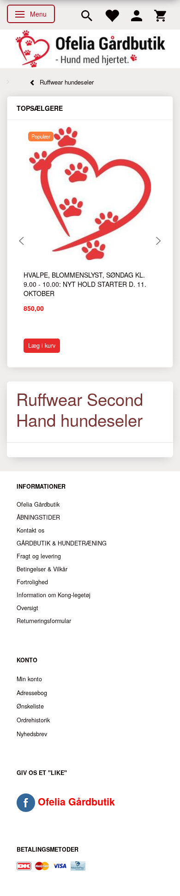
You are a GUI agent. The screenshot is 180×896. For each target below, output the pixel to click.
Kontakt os (30, 530)
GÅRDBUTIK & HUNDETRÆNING (62, 543)
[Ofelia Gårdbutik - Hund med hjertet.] (90, 49)
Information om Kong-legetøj (53, 595)
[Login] (136, 15)
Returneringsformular (44, 621)
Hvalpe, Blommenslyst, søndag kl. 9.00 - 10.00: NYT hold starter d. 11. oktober (85, 284)
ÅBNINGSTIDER (38, 517)
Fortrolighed (32, 582)
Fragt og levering (39, 556)
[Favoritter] (111, 15)
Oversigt (27, 608)
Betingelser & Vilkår (42, 569)
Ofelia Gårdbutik (38, 504)
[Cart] (160, 15)
